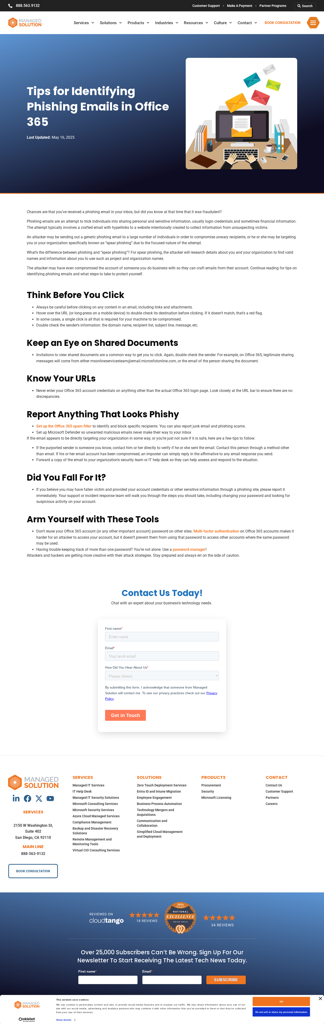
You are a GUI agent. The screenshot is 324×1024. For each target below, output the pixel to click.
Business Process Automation (159, 804)
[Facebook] (27, 798)
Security (207, 791)
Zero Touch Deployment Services (161, 785)
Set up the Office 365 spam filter (64, 426)
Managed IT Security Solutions (96, 797)
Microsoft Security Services (93, 810)
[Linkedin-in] (16, 798)
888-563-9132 (33, 853)
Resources (193, 22)
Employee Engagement (154, 797)
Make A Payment (239, 6)
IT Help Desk (82, 791)
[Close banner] (320, 998)
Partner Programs (272, 6)
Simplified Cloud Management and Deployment (160, 834)
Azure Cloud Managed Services (96, 816)
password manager (189, 549)
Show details (63, 1019)
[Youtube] (50, 798)
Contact (245, 22)
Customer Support (206, 6)
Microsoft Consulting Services (95, 804)
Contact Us (274, 785)
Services (81, 22)
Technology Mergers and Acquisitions (155, 812)
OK (281, 1001)
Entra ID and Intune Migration (159, 791)
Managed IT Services (88, 785)
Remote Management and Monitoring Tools (92, 841)
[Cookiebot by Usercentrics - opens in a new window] (27, 1019)
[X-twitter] (39, 798)
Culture (220, 22)
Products (136, 22)
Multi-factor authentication (216, 531)
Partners (272, 797)
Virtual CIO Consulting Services (96, 850)
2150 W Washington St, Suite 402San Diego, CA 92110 (33, 831)
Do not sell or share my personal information (281, 1012)
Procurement (211, 785)
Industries (164, 22)
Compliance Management (92, 822)
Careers (272, 804)
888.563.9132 (28, 5)
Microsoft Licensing (216, 797)
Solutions (108, 22)
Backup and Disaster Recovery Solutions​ (95, 831)
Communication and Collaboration (152, 823)
